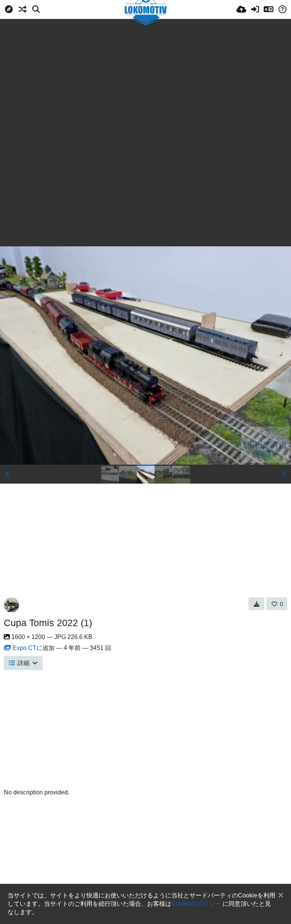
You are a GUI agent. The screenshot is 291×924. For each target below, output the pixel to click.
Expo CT (24, 648)
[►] (283, 474)
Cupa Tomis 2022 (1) (48, 622)
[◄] (7, 474)
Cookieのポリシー (196, 903)
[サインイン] (255, 9)
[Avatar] (11, 604)
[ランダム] (22, 9)
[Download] (257, 603)
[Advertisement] (145, 76)
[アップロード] (241, 9)
